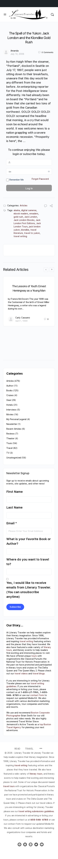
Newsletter (11, 424)
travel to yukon (32, 233)
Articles (23, 205)
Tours (9, 443)
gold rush (18, 217)
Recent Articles (13, 429)
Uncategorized (13, 457)
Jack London (30, 217)
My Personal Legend (16, 419)
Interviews (11, 409)
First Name (14, 492)
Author (9, 385)
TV (7, 453)
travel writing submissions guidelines (36, 811)
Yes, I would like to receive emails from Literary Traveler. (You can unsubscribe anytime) (28, 590)
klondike (25, 230)
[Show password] (49, 171)
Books (9, 390)
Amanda (15, 50)
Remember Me (16, 179)
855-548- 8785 (39, 819)
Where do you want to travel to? (27, 562)
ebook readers (21, 213)
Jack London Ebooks (24, 220)
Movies (9, 414)
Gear (8, 400)
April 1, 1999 (21, 321)
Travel (9, 448)
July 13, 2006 (17, 54)
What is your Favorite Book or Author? (28, 541)
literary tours (36, 774)
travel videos (21, 673)
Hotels (9, 405)
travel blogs (39, 673)
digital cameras (29, 210)
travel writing (20, 236)
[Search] (52, 14)
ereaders (33, 213)
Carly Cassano (22, 317)
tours (34, 656)
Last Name (14, 507)
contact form (37, 695)
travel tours (9, 786)
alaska (17, 210)
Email (11, 523)
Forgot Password (40, 179)
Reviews (10, 433)
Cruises (10, 395)
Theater (10, 438)
